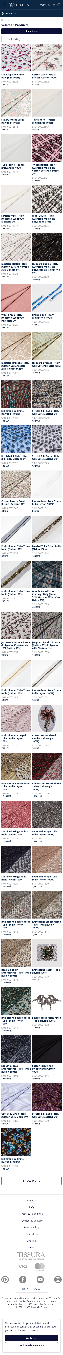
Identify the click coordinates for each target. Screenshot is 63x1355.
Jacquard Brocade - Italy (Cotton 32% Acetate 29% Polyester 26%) (15, 365)
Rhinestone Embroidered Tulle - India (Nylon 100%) (15, 786)
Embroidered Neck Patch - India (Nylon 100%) (46, 1019)
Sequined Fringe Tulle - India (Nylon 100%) (14, 833)
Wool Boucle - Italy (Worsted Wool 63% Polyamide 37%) (43, 218)
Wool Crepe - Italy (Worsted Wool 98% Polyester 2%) (12, 317)
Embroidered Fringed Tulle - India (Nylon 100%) (13, 738)
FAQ (31, 1207)
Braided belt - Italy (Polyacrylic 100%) (43, 316)
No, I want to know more (31, 1345)
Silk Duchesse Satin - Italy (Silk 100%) (13, 121)
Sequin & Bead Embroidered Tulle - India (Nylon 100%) (16, 1068)
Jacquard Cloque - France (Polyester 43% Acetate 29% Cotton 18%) (15, 645)
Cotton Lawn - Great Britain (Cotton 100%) (44, 76)
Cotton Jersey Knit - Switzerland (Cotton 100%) (43, 1068)
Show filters (31, 31)
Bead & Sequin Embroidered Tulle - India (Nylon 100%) (16, 972)
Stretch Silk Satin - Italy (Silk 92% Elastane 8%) (45, 412)
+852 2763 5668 (31, 1289)
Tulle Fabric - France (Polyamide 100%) (43, 121)
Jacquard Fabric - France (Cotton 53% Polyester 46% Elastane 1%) (46, 645)
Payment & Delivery (32, 1220)
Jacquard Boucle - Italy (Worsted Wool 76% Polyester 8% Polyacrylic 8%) (46, 268)
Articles (31, 1240)
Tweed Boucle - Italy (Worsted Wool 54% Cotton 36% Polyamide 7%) (45, 169)
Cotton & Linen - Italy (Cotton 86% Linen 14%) (15, 1115)
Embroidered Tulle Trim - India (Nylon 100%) (46, 503)
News (31, 1247)
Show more (31, 1181)
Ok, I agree (31, 1338)
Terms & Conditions (31, 1213)
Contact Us (11, 13)
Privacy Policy (31, 1227)
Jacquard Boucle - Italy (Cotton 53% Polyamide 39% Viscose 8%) (15, 266)
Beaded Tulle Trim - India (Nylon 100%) (46, 548)
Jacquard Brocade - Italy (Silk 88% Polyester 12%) (46, 364)
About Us (31, 1200)
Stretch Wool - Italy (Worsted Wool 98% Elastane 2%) (12, 218)
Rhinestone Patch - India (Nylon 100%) (46, 971)
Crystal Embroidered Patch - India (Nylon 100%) (44, 738)
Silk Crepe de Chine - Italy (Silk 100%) (13, 76)
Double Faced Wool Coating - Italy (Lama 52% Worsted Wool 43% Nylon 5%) (46, 596)
